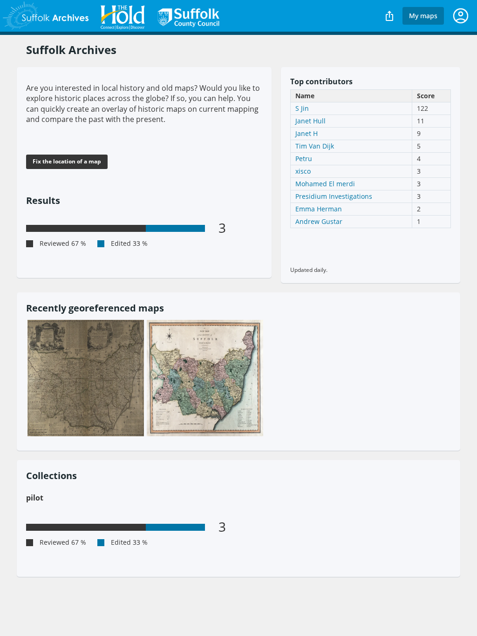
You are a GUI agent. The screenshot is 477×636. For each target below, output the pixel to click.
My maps (423, 15)
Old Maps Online (112, 16)
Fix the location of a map (67, 161)
